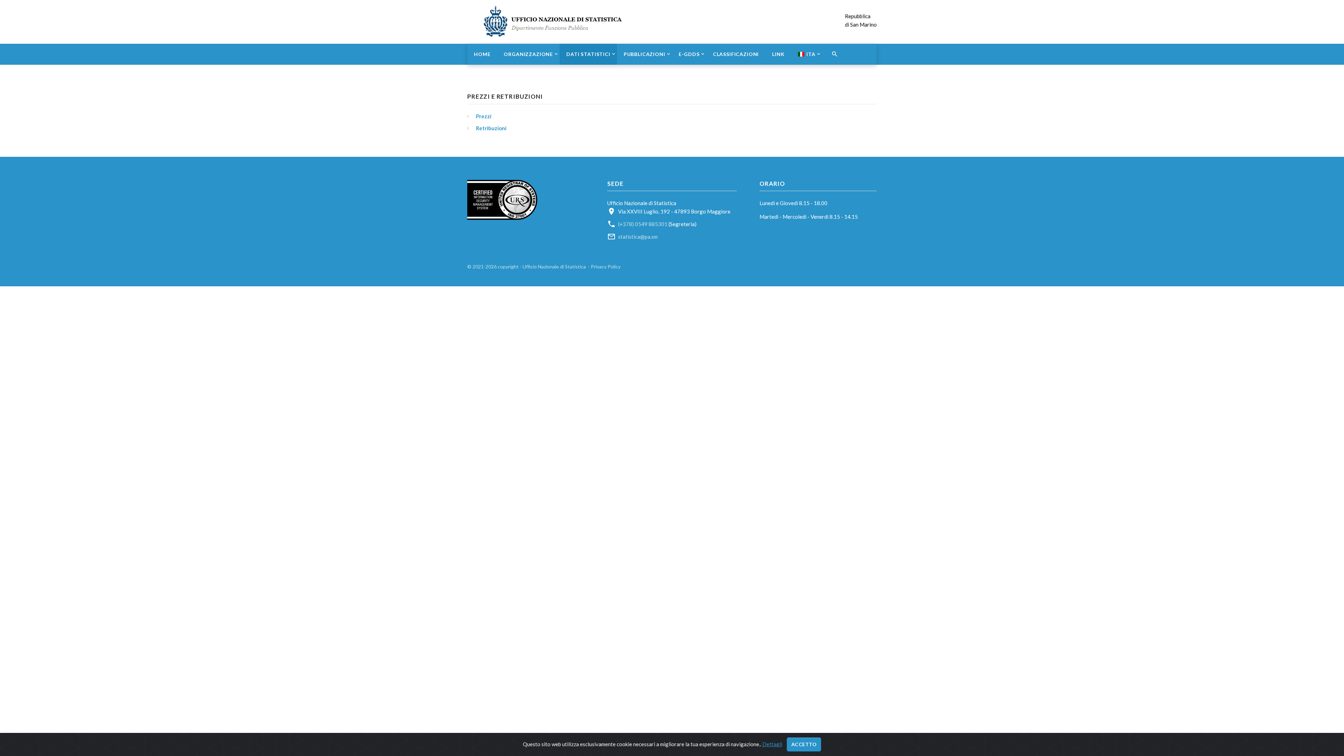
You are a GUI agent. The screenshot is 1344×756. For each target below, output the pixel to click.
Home (482, 54)
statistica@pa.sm (638, 236)
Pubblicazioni (644, 54)
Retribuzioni (491, 128)
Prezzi (483, 116)
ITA (811, 54)
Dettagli (772, 744)
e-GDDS (689, 54)
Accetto (804, 744)
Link (778, 54)
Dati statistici (588, 54)
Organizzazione (528, 54)
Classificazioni (736, 54)
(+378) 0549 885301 (642, 224)
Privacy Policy (606, 267)
